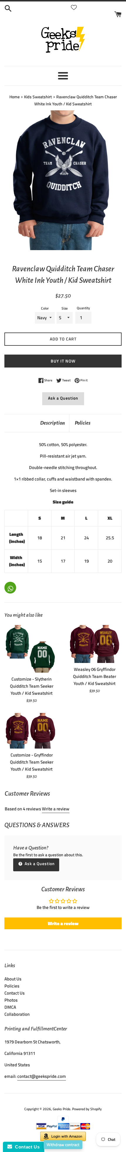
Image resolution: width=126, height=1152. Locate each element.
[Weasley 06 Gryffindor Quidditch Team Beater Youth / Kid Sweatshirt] (94, 644)
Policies (83, 423)
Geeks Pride (61, 1109)
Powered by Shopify (87, 1109)
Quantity (83, 308)
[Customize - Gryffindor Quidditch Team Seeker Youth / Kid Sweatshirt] (31, 731)
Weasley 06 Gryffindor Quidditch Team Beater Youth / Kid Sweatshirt (94, 676)
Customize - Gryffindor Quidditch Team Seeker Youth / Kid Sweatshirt (31, 762)
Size (65, 308)
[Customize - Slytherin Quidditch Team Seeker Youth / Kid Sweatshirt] (31, 649)
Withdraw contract (63, 1144)
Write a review (55, 808)
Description (52, 423)
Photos (11, 1000)
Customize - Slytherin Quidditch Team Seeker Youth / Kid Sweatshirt (31, 686)
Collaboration (17, 1014)
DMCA (10, 1007)
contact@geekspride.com (41, 1076)
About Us (12, 978)
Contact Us (14, 993)
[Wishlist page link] (74, 7)
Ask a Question (63, 398)
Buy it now (63, 361)
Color (45, 308)
